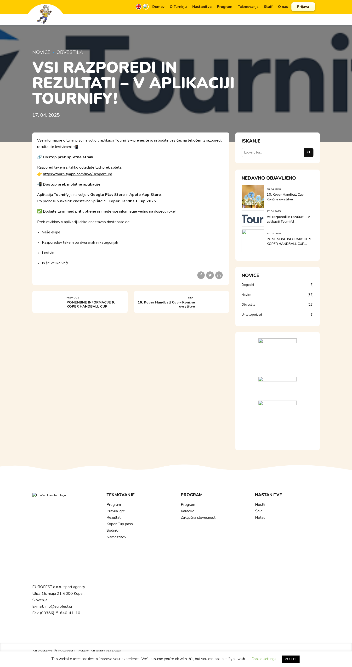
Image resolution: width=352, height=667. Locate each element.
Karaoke (187, 511)
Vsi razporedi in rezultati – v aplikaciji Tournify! (288, 219)
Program (224, 6)
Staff (268, 6)
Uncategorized (252, 315)
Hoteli (260, 517)
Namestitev (116, 537)
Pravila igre (116, 511)
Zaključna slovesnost (198, 517)
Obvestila (69, 52)
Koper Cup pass (120, 524)
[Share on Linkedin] (219, 275)
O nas (283, 6)
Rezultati (114, 517)
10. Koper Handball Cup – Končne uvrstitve (286, 197)
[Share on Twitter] (210, 275)
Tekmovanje (248, 6)
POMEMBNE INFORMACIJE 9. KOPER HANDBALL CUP (289, 241)
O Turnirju (178, 6)
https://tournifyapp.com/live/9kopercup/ (77, 174)
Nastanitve (202, 6)
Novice (41, 52)
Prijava (303, 6)
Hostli (260, 504)
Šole (259, 511)
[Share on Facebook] (201, 275)
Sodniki (113, 530)
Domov (158, 6)
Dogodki (248, 285)
